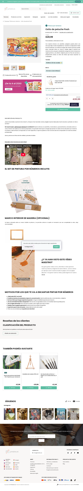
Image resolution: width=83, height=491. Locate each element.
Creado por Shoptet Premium (64, 484)
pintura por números (20, 127)
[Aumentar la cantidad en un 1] (52, 98)
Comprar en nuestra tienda (45, 5)
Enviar (41, 440)
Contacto (68, 5)
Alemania (8, 467)
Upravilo (75, 484)
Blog (64, 463)
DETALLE (13, 388)
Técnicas (32, 461)
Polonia (7, 465)
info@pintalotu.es (38, 453)
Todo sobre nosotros (59, 5)
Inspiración (32, 467)
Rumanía (17, 462)
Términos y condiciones (52, 461)
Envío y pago (51, 90)
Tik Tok (69, 401)
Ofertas (32, 469)
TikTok (43, 274)
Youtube (78, 401)
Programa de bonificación (52, 470)
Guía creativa (66, 461)
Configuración (29, 246)
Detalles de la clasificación (66, 32)
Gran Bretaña (9, 469)
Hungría (17, 460)
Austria (16, 469)
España (17, 467)
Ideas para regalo (34, 473)
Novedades (32, 471)
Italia (16, 465)
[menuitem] (6, 17)
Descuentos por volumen (52, 468)
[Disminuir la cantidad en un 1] (46, 98)
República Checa (8, 460)
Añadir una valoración (10, 333)
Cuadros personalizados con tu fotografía (37, 464)
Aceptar (56, 246)
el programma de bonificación (61, 95)
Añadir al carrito (64, 109)
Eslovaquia (8, 462)
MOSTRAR (78, 1)
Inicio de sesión (49, 13)
